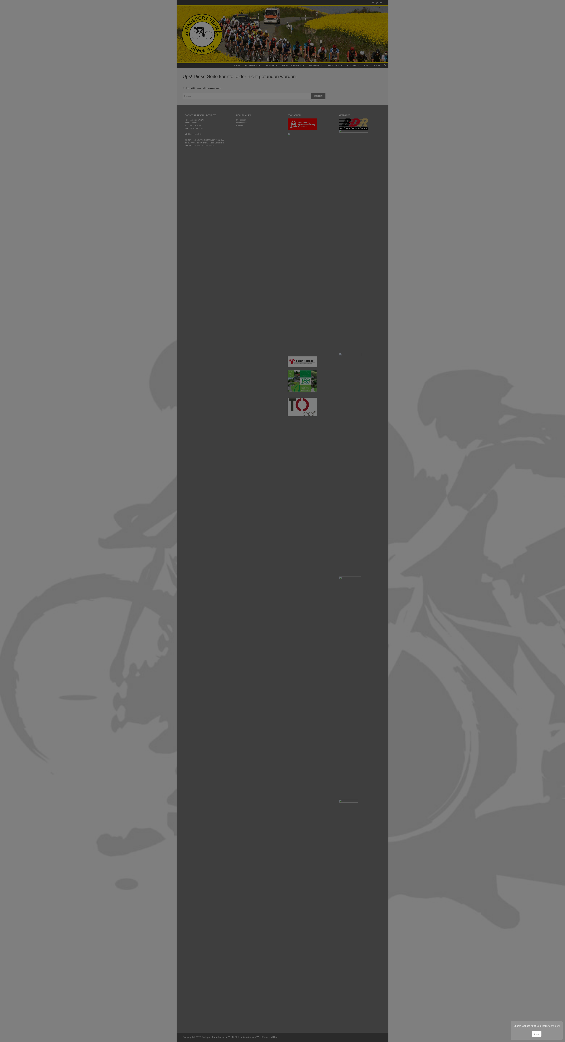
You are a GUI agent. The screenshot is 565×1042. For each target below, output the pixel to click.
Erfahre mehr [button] (553, 1026)
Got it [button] (536, 1034)
